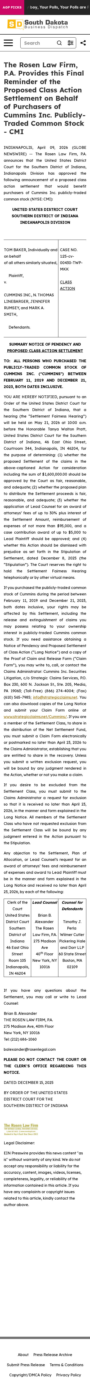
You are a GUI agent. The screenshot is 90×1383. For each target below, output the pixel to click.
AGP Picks (12, 7)
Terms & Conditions (66, 1364)
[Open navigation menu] (8, 42)
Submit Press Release (26, 1364)
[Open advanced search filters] (70, 43)
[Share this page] (83, 42)
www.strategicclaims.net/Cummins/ (35, 716)
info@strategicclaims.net (55, 697)
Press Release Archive (52, 1354)
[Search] (59, 43)
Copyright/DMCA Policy (30, 1375)
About (23, 1354)
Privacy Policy (68, 1375)
